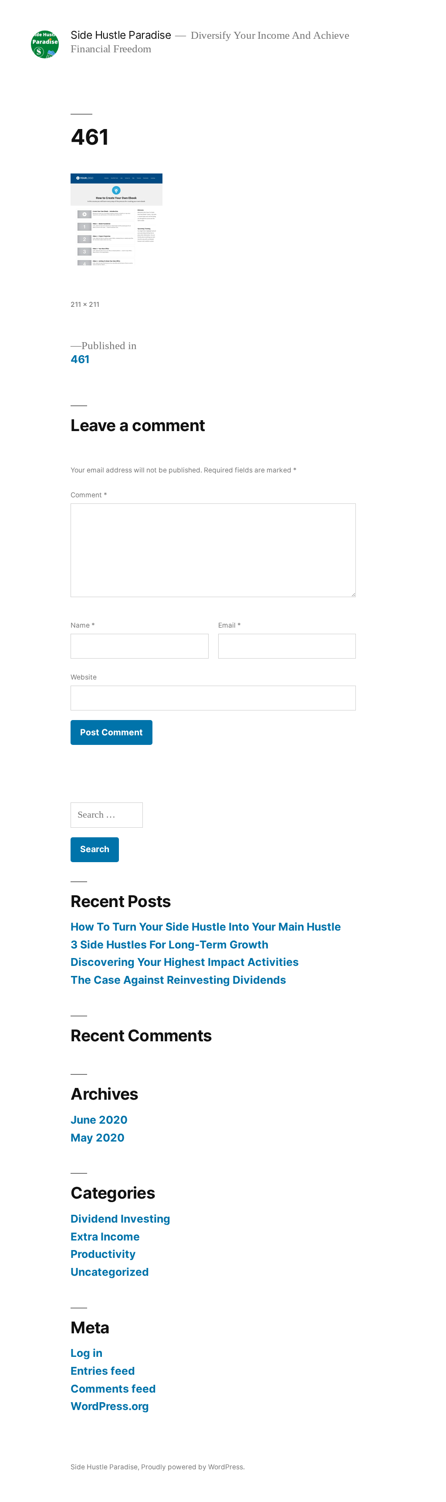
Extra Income (105, 1236)
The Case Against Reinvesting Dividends (178, 979)
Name (83, 625)
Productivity (103, 1254)
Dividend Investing (120, 1218)
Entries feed (103, 1370)
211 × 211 (85, 304)
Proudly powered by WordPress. (193, 1467)
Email (229, 625)
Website (84, 677)
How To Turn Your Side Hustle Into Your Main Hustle (206, 926)
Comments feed (113, 1388)
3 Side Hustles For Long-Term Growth (169, 944)
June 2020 (99, 1119)
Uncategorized (110, 1271)
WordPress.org (110, 1406)
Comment (89, 495)
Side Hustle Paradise (121, 34)
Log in (86, 1352)
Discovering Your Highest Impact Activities (185, 961)
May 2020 (98, 1137)
